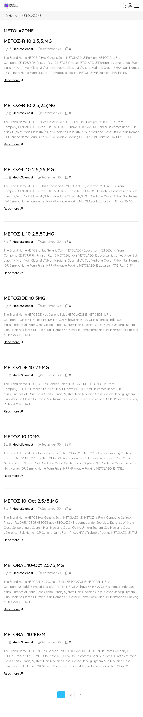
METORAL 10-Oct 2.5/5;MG (34, 565)
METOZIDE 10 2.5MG (26, 367)
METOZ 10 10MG (22, 437)
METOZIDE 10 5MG (24, 298)
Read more (12, 80)
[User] (130, 6)
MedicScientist (22, 49)
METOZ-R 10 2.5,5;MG (28, 41)
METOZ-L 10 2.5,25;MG (29, 169)
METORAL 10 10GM (24, 634)
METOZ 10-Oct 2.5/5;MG (31, 501)
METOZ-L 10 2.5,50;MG (29, 234)
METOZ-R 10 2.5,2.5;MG (29, 105)
